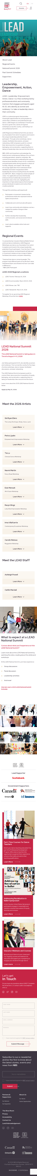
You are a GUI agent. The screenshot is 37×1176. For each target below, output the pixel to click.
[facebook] (3, 992)
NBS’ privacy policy (28, 1038)
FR (32, 4)
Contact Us (6, 1120)
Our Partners (5, 1101)
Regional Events (8, 64)
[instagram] (12, 992)
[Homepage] (8, 6)
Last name (6, 1012)
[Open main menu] (31, 8)
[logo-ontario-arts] (27, 1147)
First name (6, 1004)
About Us (22, 1095)
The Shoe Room (8, 1111)
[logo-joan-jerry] (18, 1136)
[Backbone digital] (13, 1170)
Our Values (22, 1098)
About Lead (7, 60)
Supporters (6, 76)
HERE (21, 296)
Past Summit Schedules (11, 72)
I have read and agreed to (20, 1038)
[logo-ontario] (10, 1152)
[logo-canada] (10, 1147)
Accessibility (7, 1117)
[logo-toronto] (27, 1152)
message (6, 1027)
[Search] (21, 3)
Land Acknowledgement (11, 1123)
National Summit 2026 (11, 68)
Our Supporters (6, 1104)
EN (28, 4)
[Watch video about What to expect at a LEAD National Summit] (18, 620)
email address (8, 1020)
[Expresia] (23, 1170)
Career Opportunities (25, 1101)
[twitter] (8, 992)
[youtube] (16, 992)
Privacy (5, 1114)
